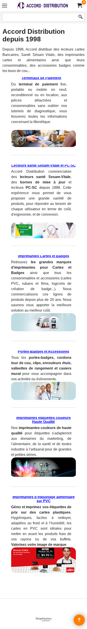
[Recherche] (81, 17)
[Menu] (4, 6)
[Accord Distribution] (42, 5)
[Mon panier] (79, 5)
